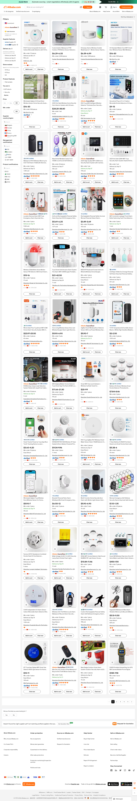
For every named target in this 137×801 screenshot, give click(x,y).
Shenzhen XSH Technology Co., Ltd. (120, 680)
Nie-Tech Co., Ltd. (115, 59)
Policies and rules (35, 767)
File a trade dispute (89, 749)
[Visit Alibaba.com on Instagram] (125, 770)
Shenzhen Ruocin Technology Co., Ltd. (92, 682)
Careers (6, 755)
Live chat (86, 744)
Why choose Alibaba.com (11, 739)
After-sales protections (37, 755)
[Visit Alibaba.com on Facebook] (111, 770)
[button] (81, 7)
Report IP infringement (90, 760)
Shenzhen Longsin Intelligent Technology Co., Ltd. (35, 569)
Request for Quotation (63, 744)
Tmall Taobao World (59, 792)
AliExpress (42, 792)
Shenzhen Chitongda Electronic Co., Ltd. (121, 114)
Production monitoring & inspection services (40, 761)
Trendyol (88, 792)
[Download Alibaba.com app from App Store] (113, 784)
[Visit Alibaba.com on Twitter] (120, 770)
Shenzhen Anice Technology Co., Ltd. (91, 625)
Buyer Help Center (89, 739)
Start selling (113, 744)
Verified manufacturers (63, 739)
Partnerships (114, 760)
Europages (95, 792)
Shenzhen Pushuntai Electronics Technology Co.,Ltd (119, 625)
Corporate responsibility (11, 749)
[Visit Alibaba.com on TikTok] (134, 770)
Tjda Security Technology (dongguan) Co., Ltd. (64, 285)
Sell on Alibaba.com (116, 739)
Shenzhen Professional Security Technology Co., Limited (32, 341)
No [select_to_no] (14, 715)
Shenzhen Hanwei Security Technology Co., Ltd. (92, 285)
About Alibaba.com (9, 733)
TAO (83, 792)
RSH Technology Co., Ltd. (88, 118)
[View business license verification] (85, 798)
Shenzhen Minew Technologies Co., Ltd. (63, 511)
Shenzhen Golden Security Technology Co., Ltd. (92, 173)
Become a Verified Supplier (118, 755)
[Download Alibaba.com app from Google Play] (127, 784)
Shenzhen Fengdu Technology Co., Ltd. (121, 229)
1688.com (49, 792)
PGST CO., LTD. (27, 60)
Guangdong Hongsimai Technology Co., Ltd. (34, 399)
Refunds (86, 755)
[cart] (106, 7)
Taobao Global (76, 792)
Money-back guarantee (37, 744)
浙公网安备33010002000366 (99, 798)
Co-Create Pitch (8, 744)
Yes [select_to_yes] (6, 715)
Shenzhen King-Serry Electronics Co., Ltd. (35, 173)
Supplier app (75, 784)
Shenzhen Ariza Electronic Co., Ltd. (33, 229)
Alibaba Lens (10, 784)
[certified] (35, 214)
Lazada (69, 792)
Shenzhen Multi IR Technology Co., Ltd (92, 343)
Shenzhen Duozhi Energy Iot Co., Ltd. (91, 397)
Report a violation (89, 766)
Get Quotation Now (64, 723)
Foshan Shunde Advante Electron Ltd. (63, 59)
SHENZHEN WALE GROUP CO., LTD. (62, 116)
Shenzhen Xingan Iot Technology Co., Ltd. (35, 283)
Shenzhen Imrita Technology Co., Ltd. (120, 569)
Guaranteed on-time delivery (38, 749)
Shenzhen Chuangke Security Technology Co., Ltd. (35, 625)
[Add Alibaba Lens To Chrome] (29, 784)
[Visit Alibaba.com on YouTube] (129, 770)
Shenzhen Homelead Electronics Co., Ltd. (35, 455)
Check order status (116, 749)
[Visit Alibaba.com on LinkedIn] (116, 770)
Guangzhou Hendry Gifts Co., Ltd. (61, 171)
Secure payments (35, 739)
